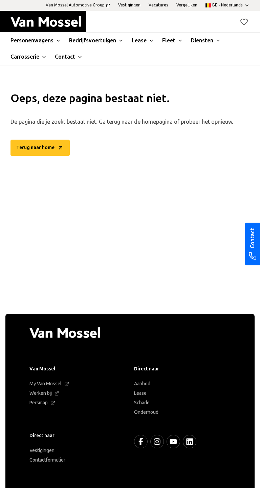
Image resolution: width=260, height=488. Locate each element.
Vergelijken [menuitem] (186, 5)
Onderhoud (146, 412)
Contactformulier (47, 460)
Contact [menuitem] (65, 57)
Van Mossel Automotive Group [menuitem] (75, 5)
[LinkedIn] (189, 441)
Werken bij (40, 393)
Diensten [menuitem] (202, 40)
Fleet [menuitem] (168, 40)
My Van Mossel (45, 384)
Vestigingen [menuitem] (129, 5)
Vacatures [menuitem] (158, 5)
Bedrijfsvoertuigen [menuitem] (92, 40)
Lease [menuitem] (139, 40)
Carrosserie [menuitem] (24, 57)
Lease (140, 393)
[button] (244, 21)
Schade (142, 403)
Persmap (38, 403)
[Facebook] (141, 441)
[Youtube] (173, 441)
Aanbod (142, 384)
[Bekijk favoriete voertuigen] (244, 21)
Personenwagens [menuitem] (31, 40)
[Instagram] (157, 441)
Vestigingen (42, 450)
